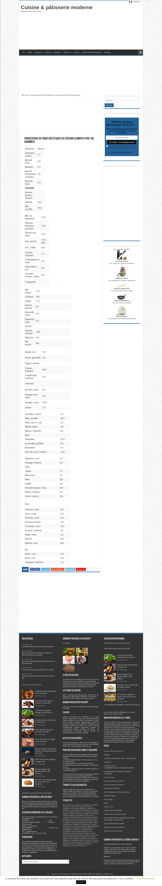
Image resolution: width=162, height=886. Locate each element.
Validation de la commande (113, 831)
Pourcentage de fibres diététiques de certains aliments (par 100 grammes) (119, 713)
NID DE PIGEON (76, 826)
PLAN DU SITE (108, 807)
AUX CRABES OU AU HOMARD (72, 805)
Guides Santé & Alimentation (92, 52)
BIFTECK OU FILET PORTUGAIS (74, 807)
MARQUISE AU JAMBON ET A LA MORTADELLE (79, 824)
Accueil (23, 52)
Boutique (107, 52)
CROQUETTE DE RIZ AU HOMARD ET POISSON (84, 814)
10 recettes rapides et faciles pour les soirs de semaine (126, 697)
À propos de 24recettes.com (31, 685)
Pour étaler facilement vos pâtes (122, 289)
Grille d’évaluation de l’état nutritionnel (117, 792)
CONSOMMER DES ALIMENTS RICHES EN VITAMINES (122, 705)
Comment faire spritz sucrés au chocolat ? (44, 702)
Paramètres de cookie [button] (145, 879)
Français (136, 2)
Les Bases (38, 52)
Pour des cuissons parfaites (121, 302)
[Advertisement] (98, 30)
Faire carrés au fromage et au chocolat (45, 740)
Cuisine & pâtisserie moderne (57, 7)
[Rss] (48, 873)
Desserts (77, 52)
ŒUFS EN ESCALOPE (79, 846)
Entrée (30, 52)
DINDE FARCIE (81, 815)
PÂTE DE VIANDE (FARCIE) (81, 831)
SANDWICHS (67, 840)
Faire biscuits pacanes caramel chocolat (44, 731)
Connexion (107, 762)
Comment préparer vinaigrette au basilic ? (44, 711)
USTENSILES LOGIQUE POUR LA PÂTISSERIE (36, 793)
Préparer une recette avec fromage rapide (127, 686)
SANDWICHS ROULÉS (79, 840)
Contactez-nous (109, 777)
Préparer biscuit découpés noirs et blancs (45, 692)
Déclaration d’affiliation (112, 788)
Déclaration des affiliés (80, 874)
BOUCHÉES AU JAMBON (79, 808)
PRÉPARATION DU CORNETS (72, 830)
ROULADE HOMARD (81, 837)
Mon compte (108, 799)
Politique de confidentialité (113, 810)
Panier (106, 803)
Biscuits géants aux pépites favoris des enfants (43, 771)
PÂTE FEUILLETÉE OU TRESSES (81, 833)
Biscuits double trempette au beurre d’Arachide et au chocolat (45, 751)
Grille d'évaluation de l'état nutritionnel (117, 643)
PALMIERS (68, 828)
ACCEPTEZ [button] (81, 882)
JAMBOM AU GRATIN (71, 823)
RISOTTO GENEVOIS (86, 835)
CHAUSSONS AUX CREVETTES (81, 810)
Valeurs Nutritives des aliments (114, 827)
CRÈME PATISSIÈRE (69, 815)
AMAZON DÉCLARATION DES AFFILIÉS (117, 649)
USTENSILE (66, 643)
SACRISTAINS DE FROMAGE (88, 839)
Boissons (48, 52)
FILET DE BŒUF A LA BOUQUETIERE (82, 819)
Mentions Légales (110, 796)
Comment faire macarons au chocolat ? (45, 721)
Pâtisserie (66, 52)
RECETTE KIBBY (74, 835)
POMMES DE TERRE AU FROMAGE (84, 828)
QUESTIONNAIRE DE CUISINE (114, 823)
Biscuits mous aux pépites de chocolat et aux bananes (45, 782)
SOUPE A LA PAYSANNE (77, 844)
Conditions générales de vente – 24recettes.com (120, 758)
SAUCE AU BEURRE (77, 842)
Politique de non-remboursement (115, 814)
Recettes (57, 52)
